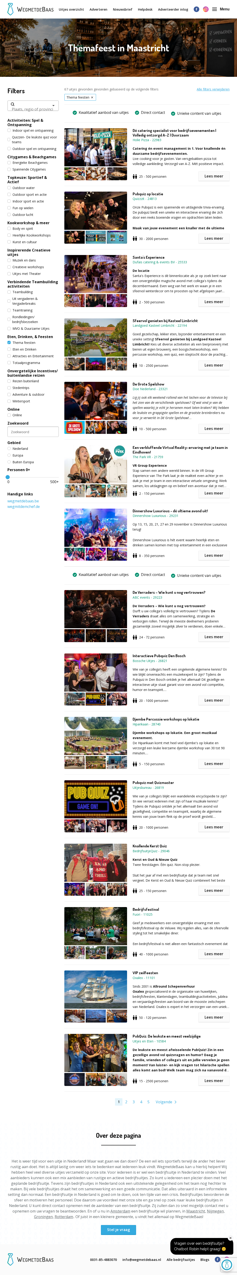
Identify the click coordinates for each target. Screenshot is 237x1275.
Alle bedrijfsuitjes (181, 1259)
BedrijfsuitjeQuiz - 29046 (151, 851)
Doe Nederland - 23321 (150, 389)
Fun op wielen (22, 208)
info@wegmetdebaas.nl (141, 1259)
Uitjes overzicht (71, 9)
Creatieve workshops (28, 267)
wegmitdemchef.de (23, 506)
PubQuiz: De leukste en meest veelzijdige (167, 1036)
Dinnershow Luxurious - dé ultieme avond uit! (170, 511)
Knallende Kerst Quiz (150, 846)
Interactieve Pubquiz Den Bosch (159, 655)
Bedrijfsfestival (146, 909)
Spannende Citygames (29, 169)
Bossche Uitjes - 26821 (150, 661)
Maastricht (195, 1211)
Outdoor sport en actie (29, 194)
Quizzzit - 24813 (145, 198)
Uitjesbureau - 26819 (148, 787)
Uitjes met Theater (26, 273)
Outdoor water (23, 188)
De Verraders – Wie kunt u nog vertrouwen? (169, 592)
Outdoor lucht (22, 214)
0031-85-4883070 (103, 1259)
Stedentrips (20, 388)
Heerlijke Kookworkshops (31, 235)
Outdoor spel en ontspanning (34, 148)
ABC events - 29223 (147, 597)
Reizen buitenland (25, 381)
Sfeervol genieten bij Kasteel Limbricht (165, 320)
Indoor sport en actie (28, 201)
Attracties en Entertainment (33, 356)
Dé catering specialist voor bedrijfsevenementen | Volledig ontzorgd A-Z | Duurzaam (174, 132)
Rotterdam (64, 1216)
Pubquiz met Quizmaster (153, 782)
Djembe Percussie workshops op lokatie (166, 719)
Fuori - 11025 (143, 914)
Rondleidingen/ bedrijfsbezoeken (25, 319)
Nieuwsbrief (122, 9)
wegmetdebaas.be (23, 501)
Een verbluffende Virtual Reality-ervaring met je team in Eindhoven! (180, 449)
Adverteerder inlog (173, 9)
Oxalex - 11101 (144, 978)
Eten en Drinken (24, 349)
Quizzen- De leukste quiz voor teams (34, 139)
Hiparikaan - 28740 (147, 724)
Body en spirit (22, 228)
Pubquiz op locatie (148, 194)
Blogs (204, 1259)
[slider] (8, 477)
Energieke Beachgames (30, 162)
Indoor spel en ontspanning (32, 130)
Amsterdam (120, 1211)
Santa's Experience (149, 257)
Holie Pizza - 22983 (147, 140)
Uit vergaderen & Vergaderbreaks (25, 301)
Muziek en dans (24, 260)
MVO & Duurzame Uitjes (31, 328)
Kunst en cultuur (24, 242)
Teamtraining (22, 310)
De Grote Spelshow (148, 384)
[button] (98, 154)
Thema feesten (23, 342)
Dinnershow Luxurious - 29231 (155, 515)
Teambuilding (22, 292)
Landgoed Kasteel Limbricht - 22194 (160, 325)
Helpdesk (145, 9)
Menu (225, 9)
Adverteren (98, 9)
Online (17, 415)
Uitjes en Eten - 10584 (149, 1041)
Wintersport (21, 401)
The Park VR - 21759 (148, 457)
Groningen (43, 1216)
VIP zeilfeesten (145, 972)
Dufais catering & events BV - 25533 (160, 262)
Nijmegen (215, 1211)
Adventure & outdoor (28, 394)
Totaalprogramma (26, 363)
